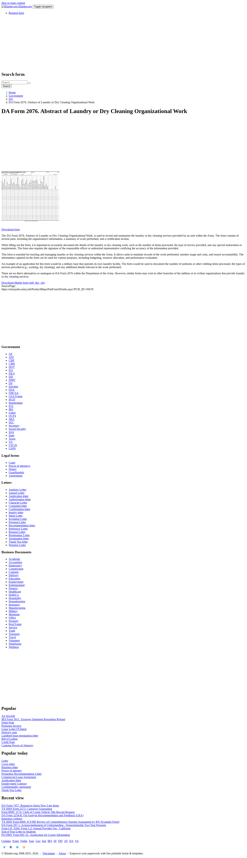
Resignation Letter (19, 535)
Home (12, 92)
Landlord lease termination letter (19, 735)
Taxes (12, 438)
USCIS (13, 445)
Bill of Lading (9, 738)
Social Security (17, 428)
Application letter (18, 496)
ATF (11, 357)
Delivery (14, 575)
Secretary (14, 425)
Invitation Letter (18, 518)
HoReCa (14, 594)
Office (12, 617)
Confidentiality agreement (16, 786)
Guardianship (16, 472)
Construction (16, 568)
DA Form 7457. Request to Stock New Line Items (30, 805)
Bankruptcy (15, 565)
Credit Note (8, 742)
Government (16, 95)
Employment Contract (14, 783)
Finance (13, 588)
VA (11, 441)
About (62, 853)
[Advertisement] (109, 43)
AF (10, 353)
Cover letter (8, 764)
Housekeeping (17, 601)
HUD (12, 399)
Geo (38, 841)
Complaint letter (18, 505)
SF (55, 841)
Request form (16, 12)
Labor (12, 412)
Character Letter (18, 502)
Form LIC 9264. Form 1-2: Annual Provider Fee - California (36, 828)
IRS (11, 409)
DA (11, 99)
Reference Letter (18, 528)
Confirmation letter (19, 509)
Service (13, 627)
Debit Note (7, 722)
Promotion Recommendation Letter (21, 773)
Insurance (14, 604)
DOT (12, 366)
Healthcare (15, 591)
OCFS (12, 415)
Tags (31, 841)
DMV (12, 380)
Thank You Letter (11, 790)
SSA (11, 432)
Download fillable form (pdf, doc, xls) (23, 282)
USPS (12, 448)
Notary (13, 469)
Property (13, 620)
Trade (12, 630)
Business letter (9, 767)
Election (13, 386)
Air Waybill (8, 716)
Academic (14, 559)
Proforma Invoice (11, 725)
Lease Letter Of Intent (14, 729)
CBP (11, 360)
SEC (11, 422)
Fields (23, 841)
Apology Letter (17, 489)
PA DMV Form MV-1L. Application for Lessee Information (35, 834)
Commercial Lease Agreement (18, 777)
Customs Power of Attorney (17, 745)
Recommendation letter (22, 525)
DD (11, 376)
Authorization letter (20, 499)
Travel (12, 637)
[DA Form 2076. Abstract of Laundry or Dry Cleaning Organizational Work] (30, 226)
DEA (12, 373)
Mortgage (14, 614)
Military (13, 611)
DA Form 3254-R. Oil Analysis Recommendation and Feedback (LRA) (42, 815)
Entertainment (17, 585)
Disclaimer (49, 853)
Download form (10, 229)
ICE (11, 406)
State (11, 435)
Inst (44, 841)
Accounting (15, 562)
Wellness (14, 647)
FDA (12, 389)
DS (10, 383)
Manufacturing (17, 607)
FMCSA (14, 393)
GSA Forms (15, 396)
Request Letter (17, 532)
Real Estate (15, 624)
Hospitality (15, 598)
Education (14, 578)
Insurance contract (11, 818)
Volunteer (14, 640)
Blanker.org (25, 6)
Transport (14, 634)
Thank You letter (18, 541)
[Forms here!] (9, 6)
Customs (14, 572)
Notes (15, 841)
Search (6, 86)
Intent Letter (16, 515)
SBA (11, 419)
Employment (16, 581)
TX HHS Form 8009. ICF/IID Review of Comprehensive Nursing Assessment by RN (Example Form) (60, 821)
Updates (6, 841)
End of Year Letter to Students (18, 831)
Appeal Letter (16, 492)
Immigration (16, 402)
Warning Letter (17, 545)
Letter (4, 760)
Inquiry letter (16, 512)
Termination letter (19, 538)
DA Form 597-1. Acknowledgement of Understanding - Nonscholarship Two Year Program (53, 825)
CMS (12, 363)
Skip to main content (13, 3)
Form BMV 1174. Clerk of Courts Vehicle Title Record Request (37, 812)
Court (12, 462)
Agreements (15, 475)
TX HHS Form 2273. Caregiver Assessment (26, 808)
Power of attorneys (19, 465)
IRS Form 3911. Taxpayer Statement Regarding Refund (33, 719)
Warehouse (15, 643)
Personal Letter (17, 522)
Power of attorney (11, 770)
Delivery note (9, 732)
